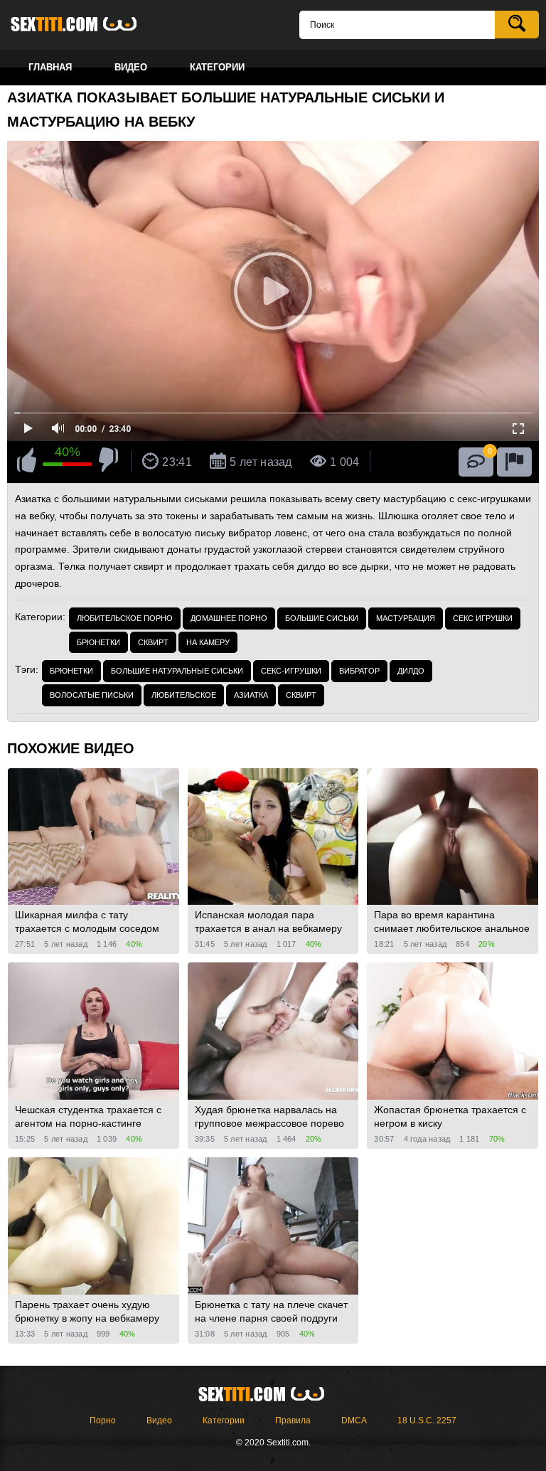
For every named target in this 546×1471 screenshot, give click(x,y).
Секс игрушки (483, 618)
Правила (293, 1420)
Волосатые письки (92, 695)
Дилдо (410, 671)
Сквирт (153, 642)
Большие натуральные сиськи (177, 671)
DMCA (354, 1420)
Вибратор (359, 671)
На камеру (208, 642)
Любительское (183, 695)
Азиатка (251, 695)
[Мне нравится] (26, 462)
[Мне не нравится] (108, 462)
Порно (103, 1420)
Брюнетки (98, 642)
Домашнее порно (229, 618)
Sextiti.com (85, 25)
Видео (159, 1420)
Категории (224, 1420)
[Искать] (517, 24)
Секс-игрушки (291, 671)
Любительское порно (125, 618)
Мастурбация (405, 618)
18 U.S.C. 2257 (426, 1420)
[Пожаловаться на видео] (514, 462)
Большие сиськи (321, 618)
